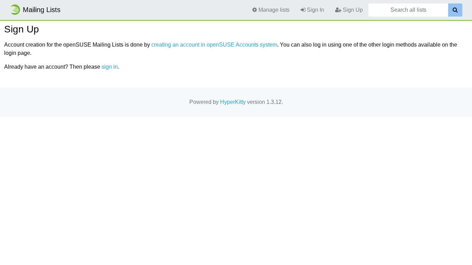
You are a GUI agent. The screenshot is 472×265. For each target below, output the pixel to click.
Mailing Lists (41, 9)
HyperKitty (233, 102)
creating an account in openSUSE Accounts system (214, 45)
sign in (110, 67)
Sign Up (352, 10)
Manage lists (273, 10)
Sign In (314, 10)
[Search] (455, 10)
